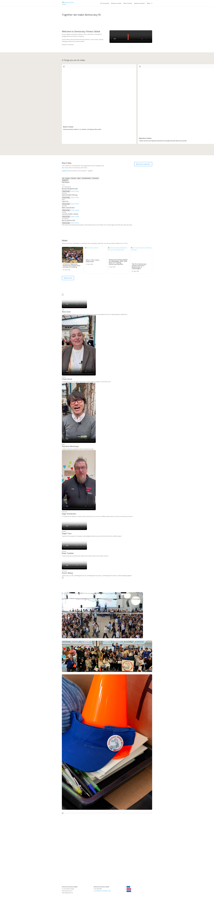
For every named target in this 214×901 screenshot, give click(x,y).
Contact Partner (74, 191)
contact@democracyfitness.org (102, 891)
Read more (68, 278)
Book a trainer (128, 3)
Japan (79, 178)
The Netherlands (86, 178)
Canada (67, 178)
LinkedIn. (125, 243)
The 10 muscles (104, 3)
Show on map (66, 191)
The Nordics (95, 178)
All (63, 178)
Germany (73, 178)
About (148, 3)
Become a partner (139, 3)
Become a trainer (116, 3)
